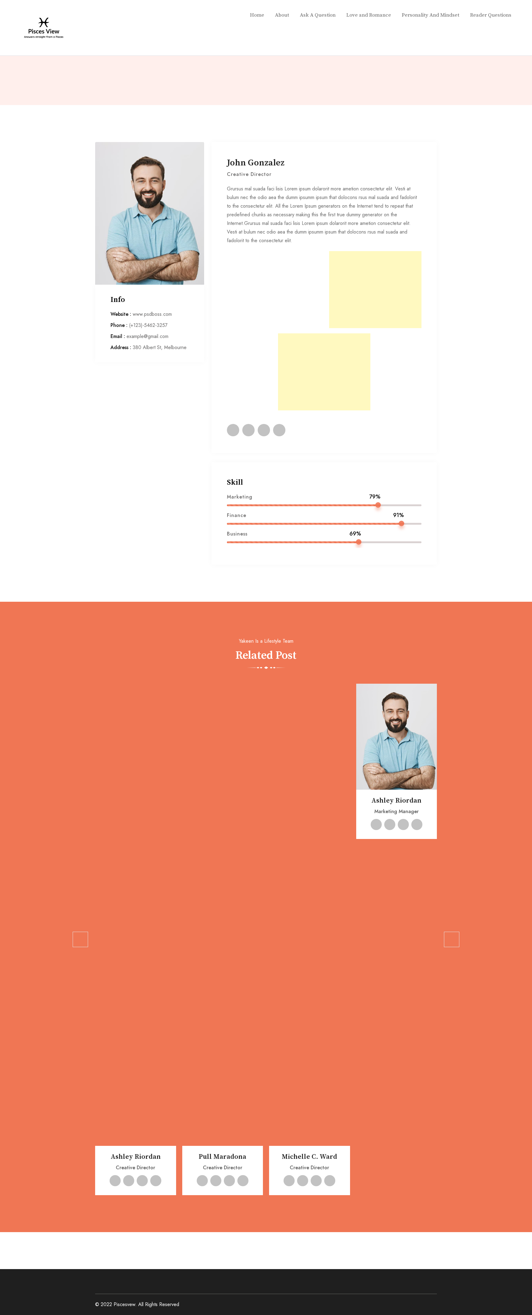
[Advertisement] (375, 289)
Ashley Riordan (136, 1157)
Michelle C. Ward (309, 1157)
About (282, 15)
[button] (80, 939)
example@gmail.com (147, 336)
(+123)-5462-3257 (148, 325)
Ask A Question (318, 15)
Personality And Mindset (430, 15)
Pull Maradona (222, 1157)
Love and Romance (368, 15)
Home (257, 15)
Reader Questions (490, 15)
